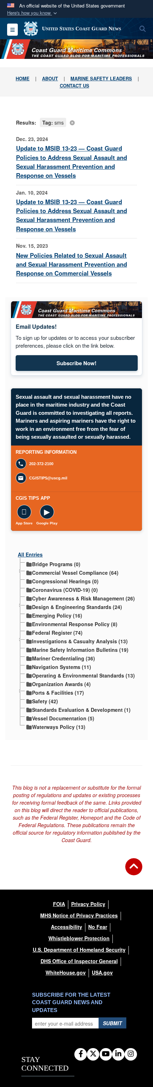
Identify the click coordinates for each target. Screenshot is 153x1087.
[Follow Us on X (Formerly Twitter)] (93, 1054)
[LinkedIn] (118, 1054)
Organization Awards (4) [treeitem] (61, 683)
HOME (23, 78)
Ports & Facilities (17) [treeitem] (58, 692)
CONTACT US (74, 85)
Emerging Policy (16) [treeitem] (57, 615)
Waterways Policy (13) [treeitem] (58, 726)
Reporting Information (77, 452)
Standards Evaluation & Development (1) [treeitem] (81, 709)
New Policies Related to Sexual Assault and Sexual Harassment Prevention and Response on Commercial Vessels (71, 264)
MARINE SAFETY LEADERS (101, 78)
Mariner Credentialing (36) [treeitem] (63, 658)
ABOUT (50, 78)
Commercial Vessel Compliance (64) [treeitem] (75, 572)
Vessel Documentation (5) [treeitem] (63, 718)
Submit (112, 1023)
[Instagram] (131, 1054)
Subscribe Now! (97, 364)
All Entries (30, 554)
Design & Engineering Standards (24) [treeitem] (77, 606)
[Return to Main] (133, 871)
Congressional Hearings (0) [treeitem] (65, 581)
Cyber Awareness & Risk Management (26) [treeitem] (83, 598)
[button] (32, 13)
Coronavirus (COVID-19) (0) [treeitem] (65, 589)
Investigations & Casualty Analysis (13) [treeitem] (80, 641)
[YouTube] (106, 1054)
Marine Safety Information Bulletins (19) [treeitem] (80, 649)
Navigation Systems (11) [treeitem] (61, 666)
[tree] (76, 643)
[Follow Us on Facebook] (80, 1054)
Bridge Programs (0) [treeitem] (56, 563)
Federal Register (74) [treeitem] (57, 632)
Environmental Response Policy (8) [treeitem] (74, 623)
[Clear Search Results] (76, 122)
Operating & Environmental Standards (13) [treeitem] (83, 675)
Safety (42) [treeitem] (45, 701)
